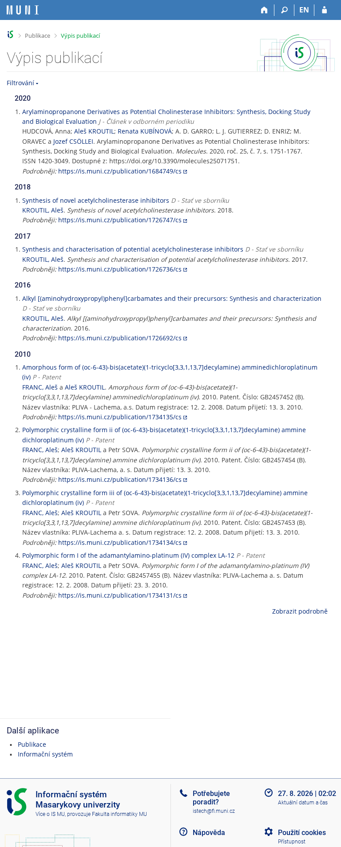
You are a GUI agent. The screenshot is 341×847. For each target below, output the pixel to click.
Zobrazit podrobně (300, 611)
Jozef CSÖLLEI (73, 141)
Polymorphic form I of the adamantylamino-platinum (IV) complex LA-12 (128, 555)
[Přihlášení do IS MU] (324, 10)
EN (304, 10)
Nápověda (209, 832)
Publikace (37, 35)
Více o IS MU (50, 814)
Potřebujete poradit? (211, 797)
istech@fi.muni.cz (214, 811)
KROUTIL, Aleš (42, 210)
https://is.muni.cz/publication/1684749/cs (120, 171)
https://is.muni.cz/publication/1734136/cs (120, 479)
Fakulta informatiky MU (119, 814)
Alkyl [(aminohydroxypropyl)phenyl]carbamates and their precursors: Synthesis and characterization (171, 298)
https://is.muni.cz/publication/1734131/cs (120, 595)
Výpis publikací (80, 35)
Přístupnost (291, 842)
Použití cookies (302, 832)
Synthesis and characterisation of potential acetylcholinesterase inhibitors (132, 249)
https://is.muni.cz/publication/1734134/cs (120, 542)
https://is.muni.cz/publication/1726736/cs (120, 269)
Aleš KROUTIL (94, 131)
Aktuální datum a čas (303, 803)
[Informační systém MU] (10, 34)
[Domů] (264, 10)
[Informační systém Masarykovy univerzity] (23, 10)
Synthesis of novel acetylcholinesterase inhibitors (95, 200)
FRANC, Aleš (40, 387)
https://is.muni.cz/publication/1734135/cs (120, 417)
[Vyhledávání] (284, 10)
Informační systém (45, 754)
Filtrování (20, 83)
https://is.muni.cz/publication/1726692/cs (120, 338)
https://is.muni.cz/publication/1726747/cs (120, 220)
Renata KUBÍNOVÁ (145, 131)
